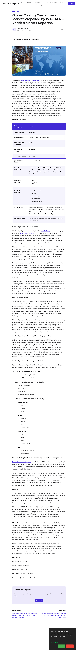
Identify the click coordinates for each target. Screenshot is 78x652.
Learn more (54, 642)
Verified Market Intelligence (21, 462)
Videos (72, 3)
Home (23, 2)
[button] (64, 29)
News (61, 2)
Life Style (29, 2)
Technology (53, 2)
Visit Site (39, 600)
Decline (70, 646)
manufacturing (45, 231)
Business (37, 2)
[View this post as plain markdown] (61, 29)
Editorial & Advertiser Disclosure (27, 39)
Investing (39, 5)
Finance (23, 5)
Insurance (31, 5)
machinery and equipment (27, 233)
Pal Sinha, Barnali (22, 28)
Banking (45, 2)
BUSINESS (15, 11)
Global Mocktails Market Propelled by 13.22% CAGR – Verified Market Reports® (54, 615)
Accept (61, 646)
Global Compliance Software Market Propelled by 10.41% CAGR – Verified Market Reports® (24, 615)
